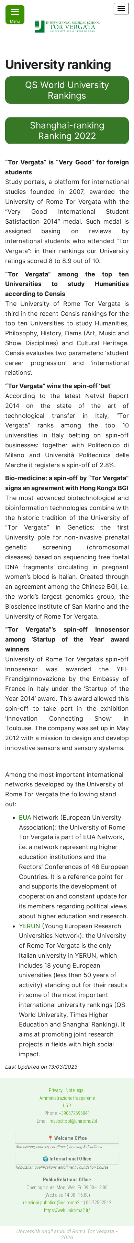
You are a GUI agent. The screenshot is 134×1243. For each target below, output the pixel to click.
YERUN (29, 926)
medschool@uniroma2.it (73, 1121)
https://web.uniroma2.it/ (67, 1210)
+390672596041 (74, 1113)
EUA (25, 817)
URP (67, 1105)
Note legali (76, 1090)
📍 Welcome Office (67, 1138)
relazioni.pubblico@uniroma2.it (53, 1202)
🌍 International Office (67, 1158)
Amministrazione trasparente (67, 1098)
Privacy (56, 1090)
